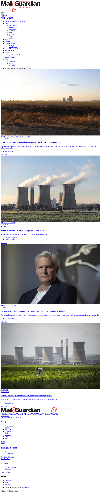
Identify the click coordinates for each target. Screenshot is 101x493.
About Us (8, 484)
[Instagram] (3, 18)
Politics (3, 442)
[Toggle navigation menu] (2, 13)
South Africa (9, 426)
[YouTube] (12, 18)
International (9, 429)
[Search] (7, 16)
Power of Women (10, 467)
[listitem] (4, 414)
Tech (6, 436)
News (3, 421)
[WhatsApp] (11, 18)
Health (7, 433)
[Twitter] (9, 18)
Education (8, 431)
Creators (6, 416)
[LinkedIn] (5, 18)
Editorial (7, 452)
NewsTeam (25, 487)
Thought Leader (9, 447)
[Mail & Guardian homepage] (50, 6)
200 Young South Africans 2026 (11, 417)
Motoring (8, 435)
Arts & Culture (5, 459)
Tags (2, 416)
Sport (6, 438)
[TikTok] (8, 18)
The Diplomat (9, 454)
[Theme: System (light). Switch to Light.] (3, 16)
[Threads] (6, 18)
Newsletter (8, 480)
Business (3, 443)
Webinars (8, 469)
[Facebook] (1, 18)
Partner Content (6, 472)
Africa (7, 428)
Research (7, 482)
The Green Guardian (7, 457)
